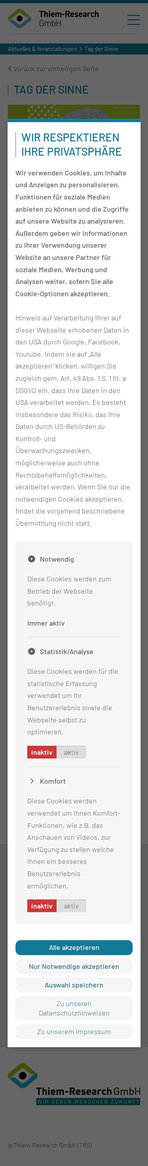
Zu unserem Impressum (74, 1031)
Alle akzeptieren (74, 947)
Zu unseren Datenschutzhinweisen (74, 1008)
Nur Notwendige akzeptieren (74, 966)
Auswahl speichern (74, 984)
